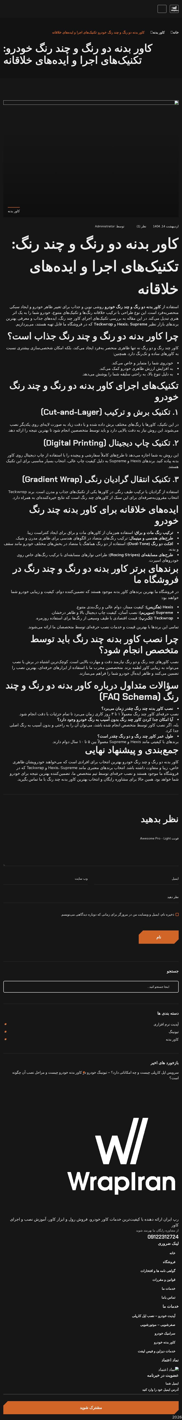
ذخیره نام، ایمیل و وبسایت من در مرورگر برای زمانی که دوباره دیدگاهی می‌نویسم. (117, 914)
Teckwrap (35, 767)
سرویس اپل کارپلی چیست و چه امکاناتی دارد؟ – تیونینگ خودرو (133, 1072)
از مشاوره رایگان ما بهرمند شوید (157, 1230)
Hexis (53, 767)
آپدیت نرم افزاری (166, 1024)
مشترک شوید (91, 1407)
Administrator (105, 226)
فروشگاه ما (164, 591)
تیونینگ (174, 1031)
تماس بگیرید (28, 779)
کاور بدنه (159, 32)
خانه (176, 32)
